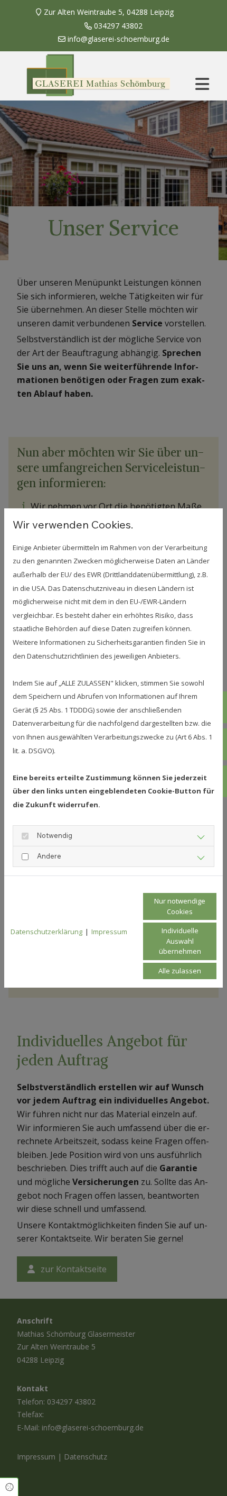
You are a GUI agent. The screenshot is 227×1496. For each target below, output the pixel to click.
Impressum (109, 931)
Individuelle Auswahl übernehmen (180, 941)
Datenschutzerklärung (46, 931)
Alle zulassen (179, 970)
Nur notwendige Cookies (179, 906)
